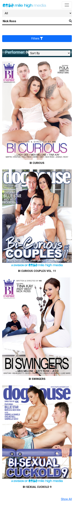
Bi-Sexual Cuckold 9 (37, 487)
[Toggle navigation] (67, 5)
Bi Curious (37, 163)
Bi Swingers (37, 379)
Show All (66, 499)
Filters (35, 38)
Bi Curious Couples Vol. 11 (37, 271)
